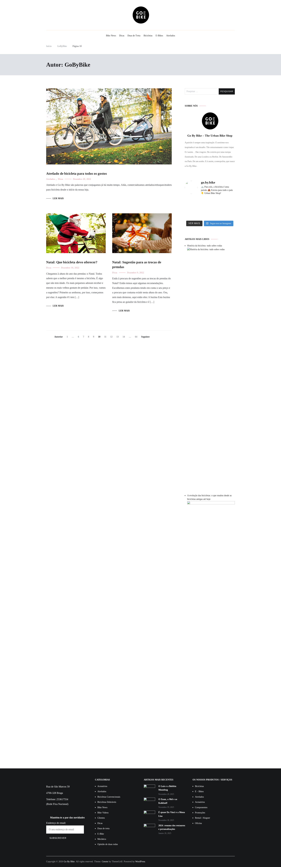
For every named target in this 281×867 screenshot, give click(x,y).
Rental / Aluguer (202, 818)
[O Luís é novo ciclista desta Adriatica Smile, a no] (210, 213)
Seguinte (145, 337)
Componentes (201, 807)
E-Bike (100, 834)
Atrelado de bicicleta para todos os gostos (76, 174)
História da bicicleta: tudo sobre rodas (204, 245)
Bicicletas (148, 35)
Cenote (105, 861)
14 (124, 337)
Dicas (121, 35)
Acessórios (102, 786)
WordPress (140, 861)
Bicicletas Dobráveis (106, 802)
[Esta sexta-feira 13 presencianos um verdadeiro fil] (192, 213)
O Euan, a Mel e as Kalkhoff (167, 801)
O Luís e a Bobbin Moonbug (167, 788)
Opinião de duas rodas (107, 844)
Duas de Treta (133, 35)
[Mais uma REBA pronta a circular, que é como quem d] (192, 203)
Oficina (198, 823)
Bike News (111, 35)
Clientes (101, 818)
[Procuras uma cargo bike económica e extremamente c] (210, 203)
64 (137, 337)
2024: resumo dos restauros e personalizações (171, 827)
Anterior (58, 337)
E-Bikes (159, 35)
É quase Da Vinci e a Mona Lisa (171, 814)
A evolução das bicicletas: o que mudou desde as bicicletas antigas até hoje (209, 497)
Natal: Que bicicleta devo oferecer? (71, 262)
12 (112, 337)
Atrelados (170, 35)
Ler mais (58, 198)
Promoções (200, 812)
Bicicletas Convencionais (108, 797)
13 (118, 337)
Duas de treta (103, 828)
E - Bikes (199, 791)
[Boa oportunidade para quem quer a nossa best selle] (227, 213)
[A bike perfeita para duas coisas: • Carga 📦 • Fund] (227, 203)
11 (106, 337)
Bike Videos (102, 812)
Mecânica (101, 839)
